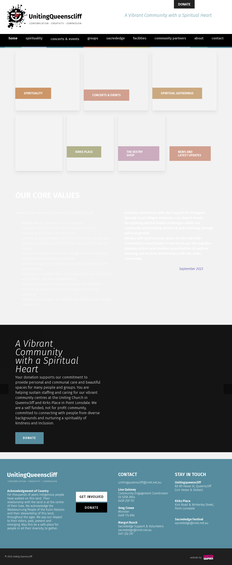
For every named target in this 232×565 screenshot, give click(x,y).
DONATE (184, 4)
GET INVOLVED (91, 497)
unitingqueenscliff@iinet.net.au (140, 482)
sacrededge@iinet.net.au (135, 530)
